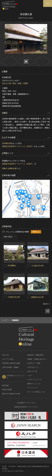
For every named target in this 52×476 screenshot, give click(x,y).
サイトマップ (32, 388)
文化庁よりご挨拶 (33, 363)
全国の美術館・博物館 (10, 367)
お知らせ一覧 (32, 371)
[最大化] (5, 192)
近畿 (19, 83)
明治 (14, 83)
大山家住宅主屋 (37, 266)
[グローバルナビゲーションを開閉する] (47, 3)
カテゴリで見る (8, 359)
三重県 (25, 83)
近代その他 (6, 83)
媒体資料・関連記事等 (35, 355)
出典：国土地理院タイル (41, 217)
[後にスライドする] (46, 304)
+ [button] (5, 183)
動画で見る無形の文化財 (11, 394)
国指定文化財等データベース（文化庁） (18, 146)
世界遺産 (5, 385)
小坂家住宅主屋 (13, 297)
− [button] (5, 186)
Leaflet (31, 217)
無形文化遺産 (7, 389)
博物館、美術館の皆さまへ (37, 359)
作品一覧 (5, 355)
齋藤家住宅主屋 (37, 297)
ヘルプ (29, 375)
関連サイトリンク (33, 384)
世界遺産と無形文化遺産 (11, 363)
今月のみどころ (33, 367)
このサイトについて (34, 379)
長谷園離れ (11, 266)
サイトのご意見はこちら (36, 392)
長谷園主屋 (6, 143)
